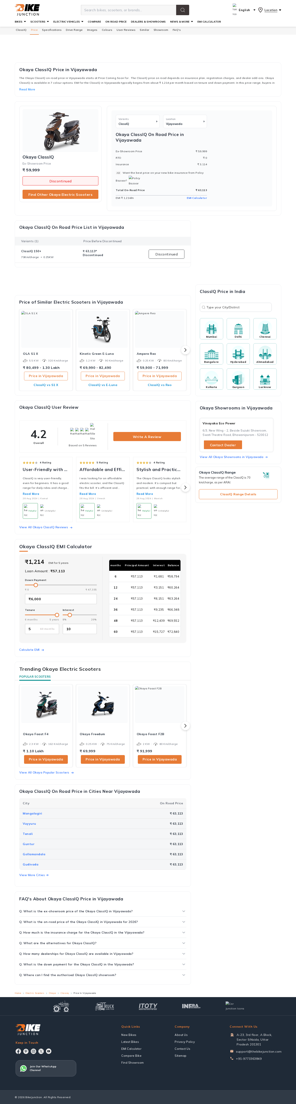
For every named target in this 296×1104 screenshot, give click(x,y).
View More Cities (32, 875)
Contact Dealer (223, 445)
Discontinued (60, 181)
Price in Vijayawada (46, 376)
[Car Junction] (235, 1006)
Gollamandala (34, 854)
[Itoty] (148, 1006)
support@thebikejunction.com (259, 1051)
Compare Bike (131, 1055)
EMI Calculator (197, 198)
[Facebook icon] (18, 1051)
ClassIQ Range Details (238, 494)
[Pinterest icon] (26, 1051)
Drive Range (74, 29)
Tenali (28, 834)
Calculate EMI (29, 650)
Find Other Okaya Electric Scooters (60, 194)
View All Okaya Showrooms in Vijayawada (231, 457)
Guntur (28, 844)
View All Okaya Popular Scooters (44, 772)
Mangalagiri (32, 813)
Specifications (52, 29)
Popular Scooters (35, 676)
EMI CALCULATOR (209, 21)
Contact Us (182, 1048)
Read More (31, 494)
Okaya (52, 993)
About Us (181, 1035)
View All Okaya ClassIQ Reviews (43, 527)
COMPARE (94, 21)
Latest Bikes (130, 1041)
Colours (107, 29)
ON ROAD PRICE (116, 21)
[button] (182, 10)
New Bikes (129, 1035)
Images (92, 29)
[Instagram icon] (33, 1051)
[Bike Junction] (27, 10)
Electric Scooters (35, 993)
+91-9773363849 (249, 1059)
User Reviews (126, 29)
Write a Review (147, 437)
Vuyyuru (29, 824)
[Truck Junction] (104, 1006)
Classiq (64, 993)
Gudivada (30, 864)
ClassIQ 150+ (31, 251)
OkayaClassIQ (38, 157)
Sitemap (181, 1055)
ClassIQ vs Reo (160, 385)
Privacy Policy (185, 1041)
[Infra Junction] (191, 1006)
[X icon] (41, 1051)
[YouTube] (48, 1051)
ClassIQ (21, 29)
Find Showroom (132, 1062)
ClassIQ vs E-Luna (102, 385)
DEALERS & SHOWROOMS (148, 21)
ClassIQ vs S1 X (46, 385)
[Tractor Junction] (61, 1006)
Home (18, 993)
